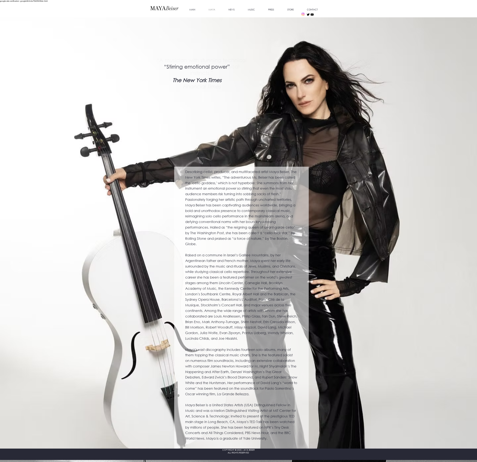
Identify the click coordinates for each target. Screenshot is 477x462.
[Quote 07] (222, 90)
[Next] (253, 74)
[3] (189, 90)
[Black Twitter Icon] (308, 14)
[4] (193, 90)
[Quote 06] (218, 90)
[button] (271, 9)
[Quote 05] (214, 90)
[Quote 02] (202, 90)
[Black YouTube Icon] (312, 14)
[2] (185, 90)
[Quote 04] (210, 90)
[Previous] (150, 74)
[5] (197, 90)
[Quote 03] (206, 90)
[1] (180, 90)
